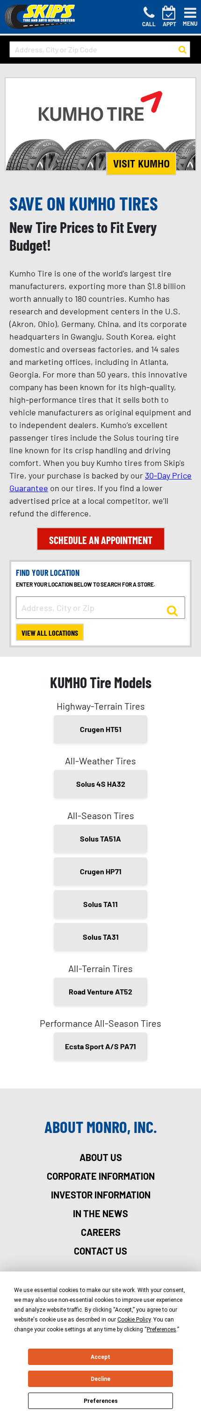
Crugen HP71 (101, 871)
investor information (101, 1194)
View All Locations (50, 632)
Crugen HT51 (101, 729)
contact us (100, 1250)
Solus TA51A (100, 838)
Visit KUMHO (141, 163)
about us (100, 1157)
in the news (100, 1213)
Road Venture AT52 (100, 991)
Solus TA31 (101, 936)
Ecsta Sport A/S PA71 (100, 1046)
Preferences (101, 1401)
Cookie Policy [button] (134, 1319)
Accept (100, 1357)
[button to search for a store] (182, 50)
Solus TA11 (100, 904)
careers (101, 1232)
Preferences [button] (161, 1329)
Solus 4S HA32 (100, 783)
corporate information (101, 1176)
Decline (100, 1379)
